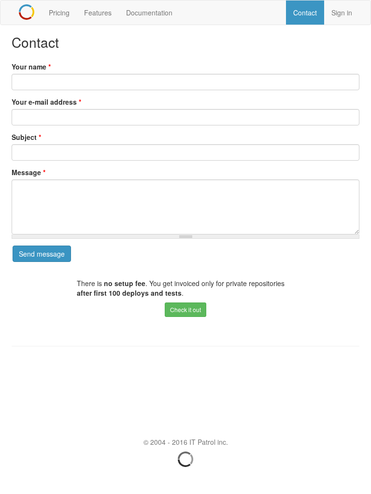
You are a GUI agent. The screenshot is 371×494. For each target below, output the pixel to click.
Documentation (149, 12)
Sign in (341, 12)
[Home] (27, 12)
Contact (305, 12)
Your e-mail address (46, 102)
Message (28, 172)
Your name (31, 66)
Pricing (59, 12)
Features (98, 12)
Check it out (185, 309)
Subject (26, 137)
